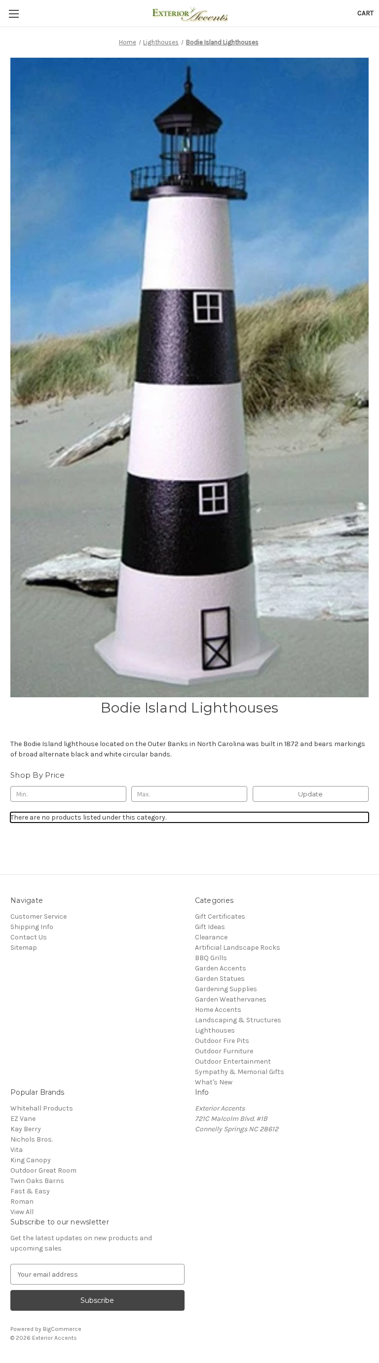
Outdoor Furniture (224, 1051)
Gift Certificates (220, 916)
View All (22, 1212)
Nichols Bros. (31, 1139)
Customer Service (38, 916)
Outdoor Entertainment (233, 1061)
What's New (213, 1082)
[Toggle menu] (13, 13)
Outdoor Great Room (43, 1170)
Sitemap (23, 947)
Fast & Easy (30, 1191)
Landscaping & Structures (238, 1020)
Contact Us (28, 937)
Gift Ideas (210, 927)
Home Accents (218, 1009)
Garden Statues (220, 978)
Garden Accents (220, 968)
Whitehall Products (41, 1108)
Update (310, 794)
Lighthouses (215, 1030)
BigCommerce (62, 1329)
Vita (16, 1150)
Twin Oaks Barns (37, 1181)
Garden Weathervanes (230, 999)
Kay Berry (25, 1129)
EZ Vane (23, 1118)
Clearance (211, 937)
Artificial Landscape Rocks (237, 947)
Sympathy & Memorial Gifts (239, 1072)
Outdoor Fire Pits (222, 1041)
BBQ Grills (211, 958)
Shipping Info (31, 927)
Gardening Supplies (226, 989)
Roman (22, 1201)
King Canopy (30, 1160)
